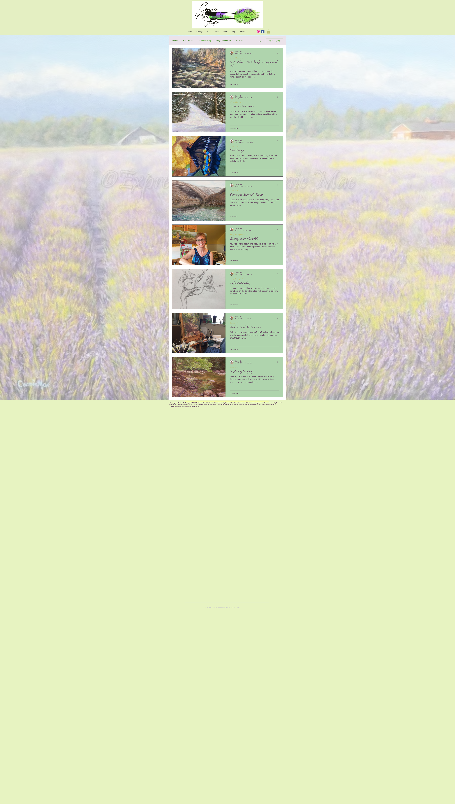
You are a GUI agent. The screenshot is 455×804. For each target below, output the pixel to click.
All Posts (175, 41)
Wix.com (236, 607)
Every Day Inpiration (223, 41)
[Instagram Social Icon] (258, 31)
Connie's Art (188, 41)
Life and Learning (204, 41)
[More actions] (278, 52)
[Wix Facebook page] (262, 31)
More (238, 41)
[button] (260, 41)
